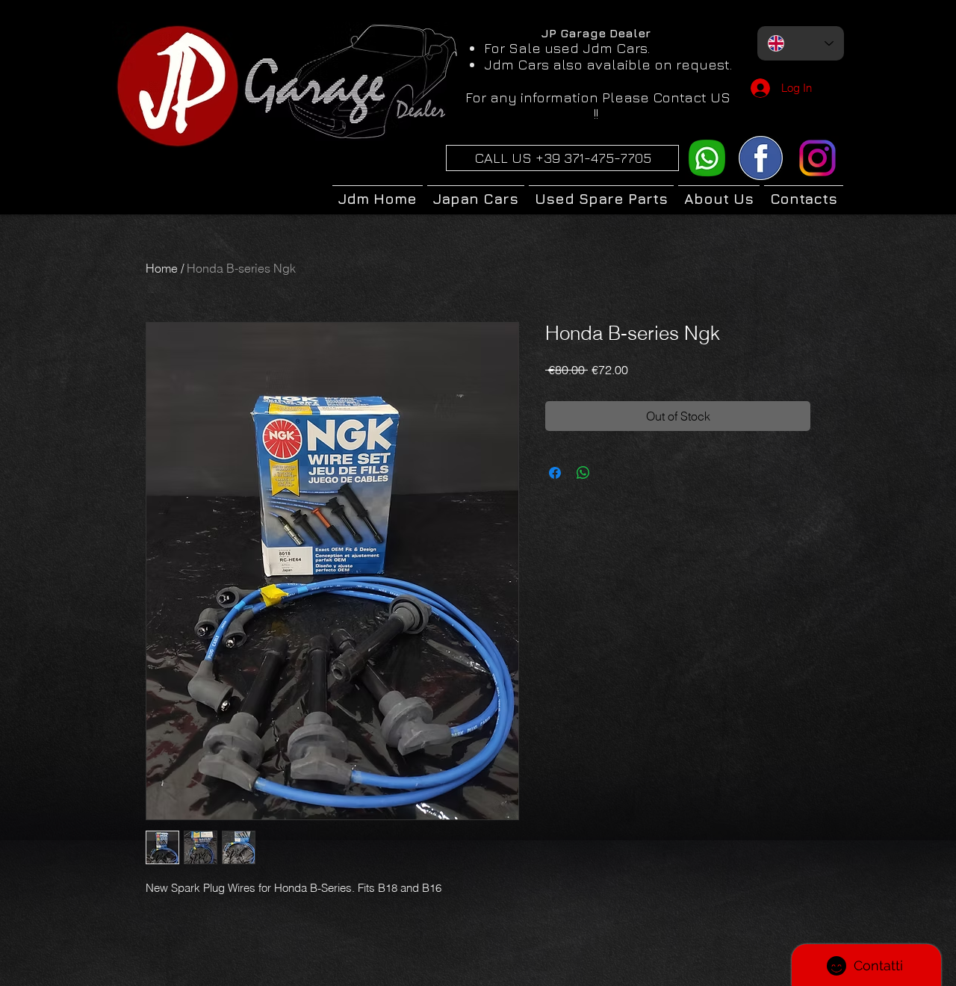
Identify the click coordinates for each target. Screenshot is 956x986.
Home (162, 268)
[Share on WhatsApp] (583, 473)
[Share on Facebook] (555, 473)
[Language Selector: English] (800, 43)
